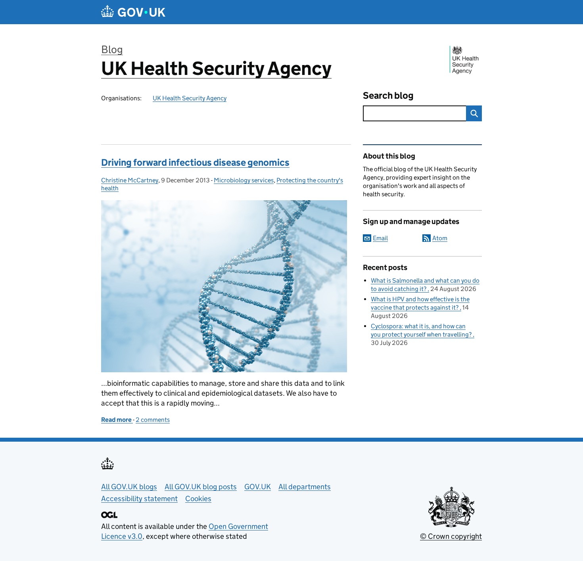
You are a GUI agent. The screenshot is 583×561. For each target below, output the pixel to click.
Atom (439, 238)
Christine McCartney (129, 180)
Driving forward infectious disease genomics (195, 162)
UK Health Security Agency (216, 68)
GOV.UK (257, 486)
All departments (304, 486)
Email (380, 238)
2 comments (153, 419)
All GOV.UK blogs (129, 486)
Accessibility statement (139, 498)
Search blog (388, 95)
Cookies (198, 498)
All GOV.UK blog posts (201, 486)
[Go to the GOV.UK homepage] (133, 12)
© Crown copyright (451, 536)
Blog (112, 49)
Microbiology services (244, 180)
